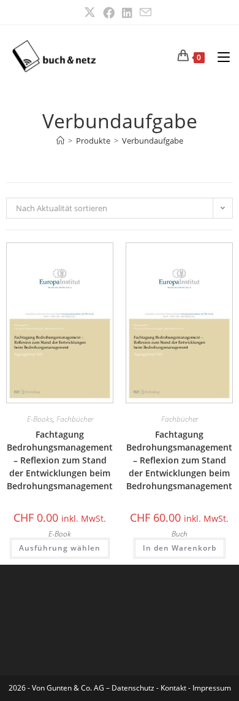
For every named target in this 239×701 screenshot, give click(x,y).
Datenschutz (134, 688)
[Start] (60, 140)
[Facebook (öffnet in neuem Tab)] (108, 12)
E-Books (40, 419)
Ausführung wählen (60, 548)
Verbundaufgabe (152, 140)
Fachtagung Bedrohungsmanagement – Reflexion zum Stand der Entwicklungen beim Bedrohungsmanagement (60, 460)
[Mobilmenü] (219, 55)
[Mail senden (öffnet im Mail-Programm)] (145, 12)
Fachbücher (74, 419)
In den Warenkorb (179, 548)
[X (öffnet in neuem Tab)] (91, 12)
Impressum (211, 688)
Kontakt (173, 688)
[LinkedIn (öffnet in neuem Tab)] (127, 12)
